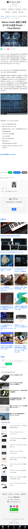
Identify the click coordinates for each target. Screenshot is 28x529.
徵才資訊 (17, 494)
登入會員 (8, 364)
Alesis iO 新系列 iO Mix (16, 375)
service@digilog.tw (14, 501)
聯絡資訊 (11, 494)
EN (16, 4)
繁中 (13, 4)
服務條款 (17, 522)
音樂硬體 (18, 9)
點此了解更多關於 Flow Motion (8, 154)
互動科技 (15, 12)
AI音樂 (21, 12)
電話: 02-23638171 (13, 6)
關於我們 (4, 494)
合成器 (25, 9)
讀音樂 (2, 16)
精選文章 (4, 9)
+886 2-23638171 (14, 499)
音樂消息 (8, 12)
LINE (10, 172)
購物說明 (23, 494)
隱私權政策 (11, 522)
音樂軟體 (11, 9)
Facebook (17, 172)
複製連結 (24, 172)
